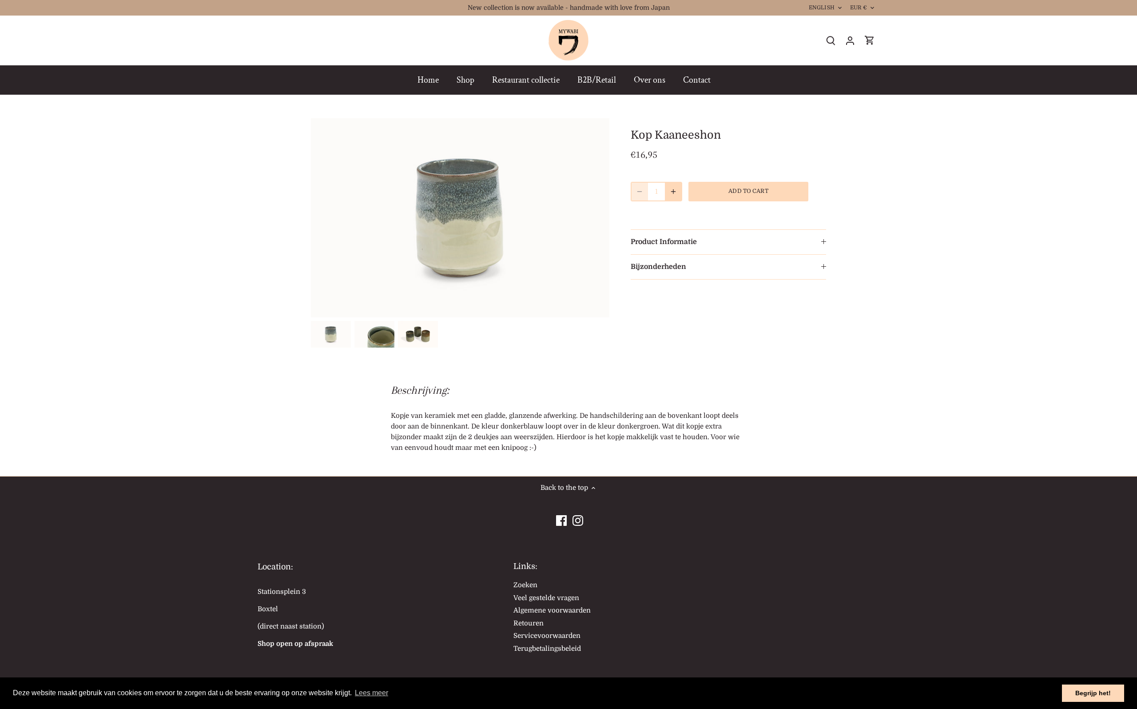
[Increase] (673, 191)
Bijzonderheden (658, 267)
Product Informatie (664, 242)
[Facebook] (561, 518)
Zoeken (525, 585)
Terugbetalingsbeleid (547, 649)
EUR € (858, 7)
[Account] (850, 40)
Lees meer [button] (371, 693)
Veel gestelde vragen (546, 598)
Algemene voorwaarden (552, 610)
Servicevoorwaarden (546, 636)
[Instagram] (577, 518)
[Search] (830, 40)
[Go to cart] (869, 40)
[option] (331, 334)
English (822, 7)
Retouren (528, 623)
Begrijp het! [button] (1093, 693)
